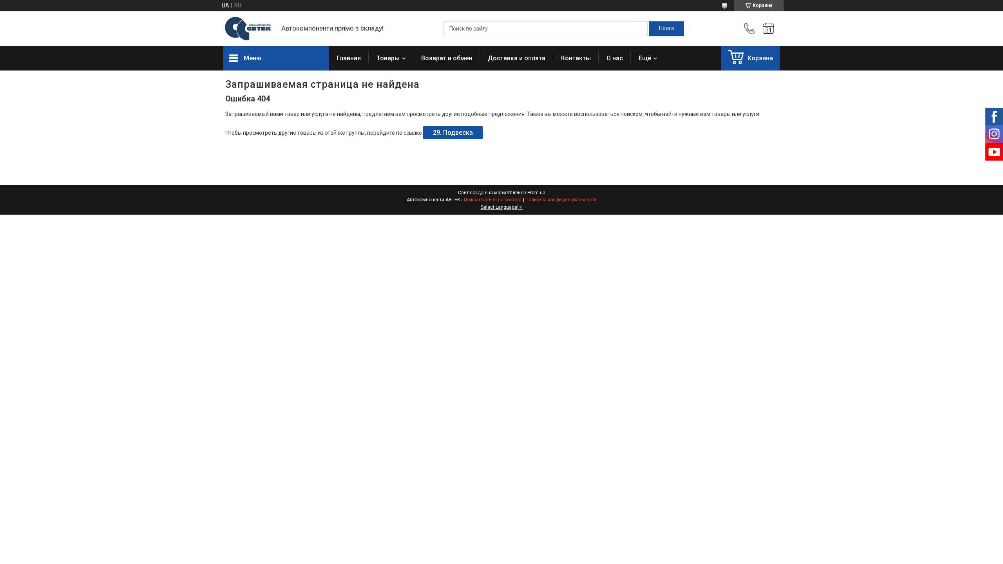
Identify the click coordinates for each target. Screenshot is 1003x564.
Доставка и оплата (516, 58)
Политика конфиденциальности (561, 199)
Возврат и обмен (446, 58)
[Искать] (666, 28)
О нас (615, 58)
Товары (388, 58)
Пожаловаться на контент (493, 199)
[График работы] (768, 28)
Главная (349, 58)
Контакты (576, 58)
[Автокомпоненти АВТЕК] (248, 28)
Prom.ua (536, 192)
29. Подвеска (453, 132)
